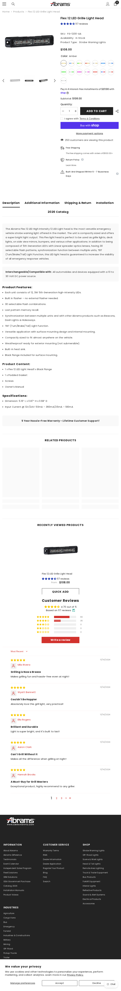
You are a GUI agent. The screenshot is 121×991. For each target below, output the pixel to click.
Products (18, 11)
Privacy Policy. (75, 974)
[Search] (13, 4)
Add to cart (96, 111)
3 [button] (61, 798)
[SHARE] (116, 111)
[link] (20, 501)
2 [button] (56, 798)
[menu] (4, 4)
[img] (18, 660)
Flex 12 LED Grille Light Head (57, 573)
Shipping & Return (77, 203)
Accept (59, 983)
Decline (96, 983)
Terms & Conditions (90, 118)
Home (6, 11)
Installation (105, 203)
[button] (3, 80)
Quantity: (66, 104)
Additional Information (42, 203)
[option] (29, 42)
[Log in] (107, 4)
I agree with (71, 118)
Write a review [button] (60, 640)
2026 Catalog (58, 212)
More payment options (89, 133)
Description (11, 203)
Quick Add (60, 592)
